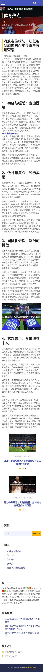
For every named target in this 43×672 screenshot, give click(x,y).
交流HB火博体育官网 (16, 567)
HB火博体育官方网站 (30, 668)
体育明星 (11, 559)
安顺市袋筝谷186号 (13, 652)
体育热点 (11, 555)
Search (36, 533)
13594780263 (11, 656)
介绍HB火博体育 (14, 551)
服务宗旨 (11, 563)
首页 (4, 22)
